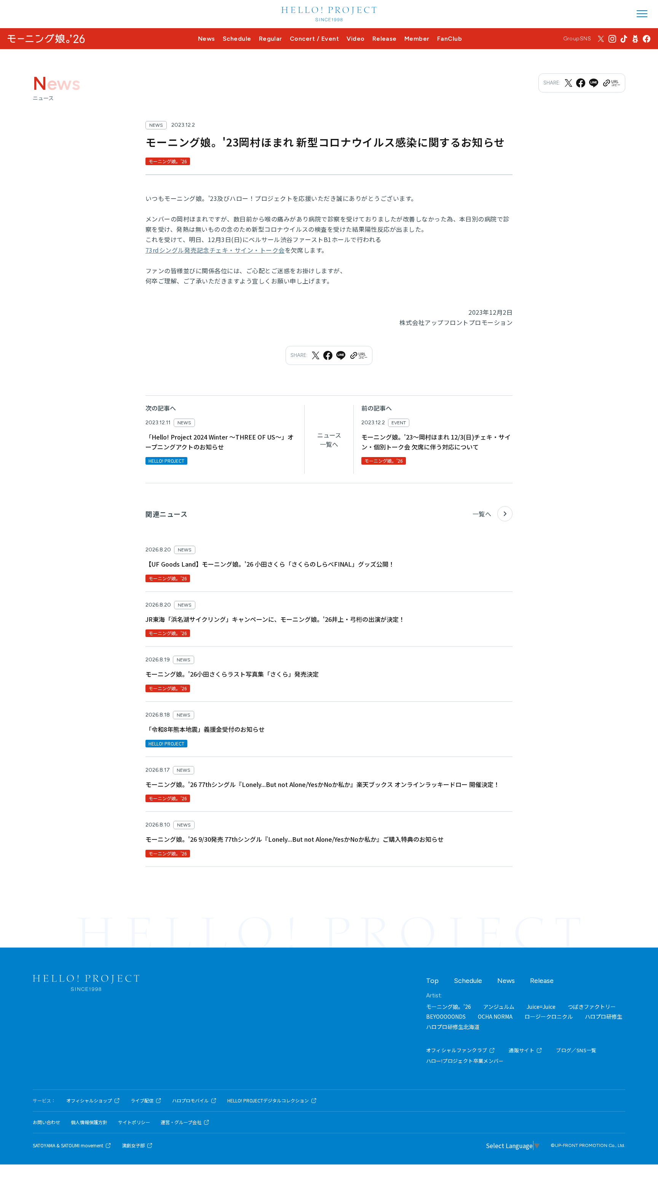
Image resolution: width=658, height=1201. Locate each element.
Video (355, 38)
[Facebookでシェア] (580, 83)
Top (432, 980)
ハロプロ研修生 (603, 1016)
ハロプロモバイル (190, 1100)
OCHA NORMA (495, 1016)
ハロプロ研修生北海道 (452, 1027)
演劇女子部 (133, 1145)
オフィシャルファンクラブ (456, 1050)
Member (417, 38)
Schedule (237, 38)
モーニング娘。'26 (448, 1006)
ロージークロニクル (549, 1016)
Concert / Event (314, 38)
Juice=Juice (541, 1006)
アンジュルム (498, 1006)
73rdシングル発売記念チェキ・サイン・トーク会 (215, 250)
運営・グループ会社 (181, 1122)
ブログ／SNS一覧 (576, 1050)
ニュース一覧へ (329, 439)
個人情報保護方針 (89, 1122)
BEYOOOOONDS (446, 1016)
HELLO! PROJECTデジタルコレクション (268, 1100)
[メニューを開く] (642, 13)
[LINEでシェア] (593, 83)
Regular (270, 38)
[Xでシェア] (568, 83)
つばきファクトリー (592, 1006)
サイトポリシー (134, 1122)
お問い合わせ (46, 1122)
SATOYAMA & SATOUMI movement (68, 1145)
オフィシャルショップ (89, 1100)
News (206, 38)
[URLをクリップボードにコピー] (611, 83)
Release (384, 38)
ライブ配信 (142, 1100)
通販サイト (521, 1050)
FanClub (449, 38)
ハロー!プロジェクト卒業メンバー (465, 1060)
